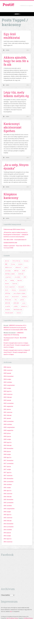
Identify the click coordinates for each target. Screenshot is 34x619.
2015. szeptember (9, 508)
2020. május (7, 439)
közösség (14, 290)
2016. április (7, 490)
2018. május (7, 454)
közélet (6, 290)
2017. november (9, 463)
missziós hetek (15, 296)
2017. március (8, 475)
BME (6, 264)
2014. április (7, 539)
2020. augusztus (8, 430)
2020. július (7, 433)
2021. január (7, 418)
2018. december (8, 448)
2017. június (7, 466)
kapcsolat (19, 280)
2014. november (9, 526)
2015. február (8, 520)
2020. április (8, 442)
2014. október (8, 529)
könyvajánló (21, 287)
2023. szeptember (9, 385)
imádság (12, 280)
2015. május (7, 511)
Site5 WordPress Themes (12, 618)
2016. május (7, 487)
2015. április (7, 514)
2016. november (9, 481)
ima (6, 280)
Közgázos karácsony (11, 196)
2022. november (9, 403)
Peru (16, 299)
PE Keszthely (8, 299)
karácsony (15, 283)
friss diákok (17, 277)
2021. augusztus (8, 406)
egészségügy (8, 270)
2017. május (7, 469)
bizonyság (26, 261)
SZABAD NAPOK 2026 (10, 242)
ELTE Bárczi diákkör (10, 274)
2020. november (9, 421)
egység (25, 267)
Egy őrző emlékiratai (12, 36)
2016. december (8, 478)
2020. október (8, 424)
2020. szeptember (9, 427)
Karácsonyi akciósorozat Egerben (12, 127)
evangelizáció (8, 277)
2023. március (8, 394)
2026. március (8, 370)
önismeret (19, 312)
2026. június (7, 367)
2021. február (8, 415)
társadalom (7, 309)
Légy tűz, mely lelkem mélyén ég (16, 94)
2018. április (7, 457)
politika (22, 299)
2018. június (7, 451)
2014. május (7, 535)
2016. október (8, 484)
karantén (7, 283)
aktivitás (7, 261)
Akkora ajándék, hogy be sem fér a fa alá (16, 60)
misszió (6, 296)
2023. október (8, 382)
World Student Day (18, 309)
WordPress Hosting (28, 618)
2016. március (8, 493)
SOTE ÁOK (16, 303)
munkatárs (24, 296)
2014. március (8, 542)
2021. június (7, 409)
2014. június (7, 532)
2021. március (8, 412)
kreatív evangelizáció (10, 287)
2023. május (7, 388)
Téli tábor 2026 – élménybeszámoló (15, 239)
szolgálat (16, 306)
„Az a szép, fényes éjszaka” (16, 166)
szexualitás (7, 306)
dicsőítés (20, 264)
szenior (23, 303)
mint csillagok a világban (19, 293)
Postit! (8, 4)
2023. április (8, 391)
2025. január (7, 373)
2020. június (7, 436)
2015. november (9, 502)
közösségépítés (22, 290)
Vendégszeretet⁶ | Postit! (11, 338)
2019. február (8, 445)
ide (11, 611)
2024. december (9, 376)
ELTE (23, 270)
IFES (25, 277)
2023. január (7, 400)
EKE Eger (16, 270)
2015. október (8, 505)
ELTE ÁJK (20, 274)
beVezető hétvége (16, 261)
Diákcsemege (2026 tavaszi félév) (14, 229)
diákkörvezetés (8, 267)
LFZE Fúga (7, 293)
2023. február (8, 397)
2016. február (8, 496)
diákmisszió (18, 267)
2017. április (7, 472)
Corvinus (13, 264)
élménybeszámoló (9, 312)
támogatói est (24, 306)
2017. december (8, 460)
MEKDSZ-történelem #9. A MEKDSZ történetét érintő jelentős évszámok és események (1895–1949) (15, 328)
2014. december (8, 523)
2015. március (8, 517)
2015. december (8, 499)
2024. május (7, 379)
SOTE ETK (7, 303)
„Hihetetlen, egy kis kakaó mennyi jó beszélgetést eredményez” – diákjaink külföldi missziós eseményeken (16, 234)
